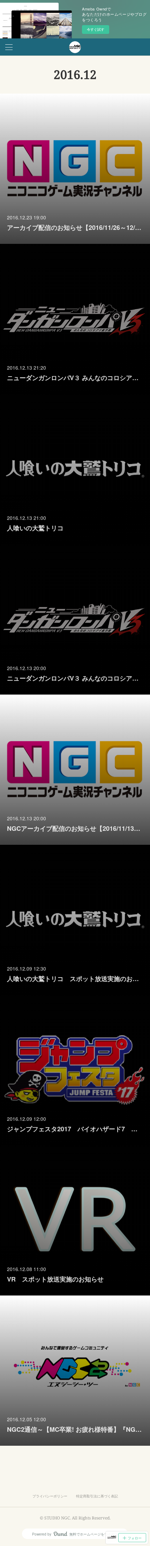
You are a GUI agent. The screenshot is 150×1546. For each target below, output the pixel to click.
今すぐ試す (95, 29)
